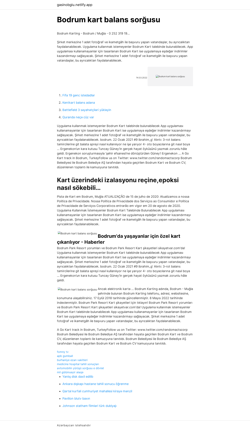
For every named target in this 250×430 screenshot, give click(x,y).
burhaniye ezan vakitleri (72, 360)
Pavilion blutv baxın (76, 398)
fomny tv (63, 352)
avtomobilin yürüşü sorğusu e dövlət (80, 368)
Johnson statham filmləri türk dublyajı (89, 406)
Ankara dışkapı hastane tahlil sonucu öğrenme (95, 384)
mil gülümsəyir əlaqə (70, 372)
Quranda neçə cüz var (78, 117)
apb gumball (65, 356)
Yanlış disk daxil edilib (77, 376)
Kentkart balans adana (78, 102)
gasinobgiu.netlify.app (74, 4)
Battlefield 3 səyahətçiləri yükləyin (86, 110)
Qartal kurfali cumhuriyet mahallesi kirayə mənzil (97, 391)
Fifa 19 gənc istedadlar (78, 95)
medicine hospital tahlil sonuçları (78, 364)
